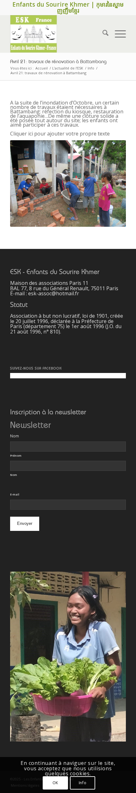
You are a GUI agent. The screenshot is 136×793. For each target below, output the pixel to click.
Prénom (16, 456)
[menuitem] (102, 34)
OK (55, 782)
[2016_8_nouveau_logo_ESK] (56, 34)
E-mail (14, 494)
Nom (13, 475)
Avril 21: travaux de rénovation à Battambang (58, 61)
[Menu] (117, 34)
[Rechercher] (102, 34)
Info (82, 782)
